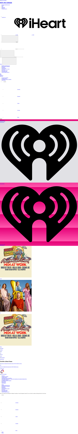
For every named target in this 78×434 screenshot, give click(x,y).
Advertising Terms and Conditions (7, 378)
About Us (3, 375)
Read (0, 74)
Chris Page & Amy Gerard (5, 388)
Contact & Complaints (5, 77)
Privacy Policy (4, 381)
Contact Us (1, 75)
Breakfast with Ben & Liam (6, 4)
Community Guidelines (5, 379)
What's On (3, 7)
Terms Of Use (4, 382)
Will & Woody (4, 68)
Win (2, 6)
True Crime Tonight (4, 70)
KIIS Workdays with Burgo (6, 66)
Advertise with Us (4, 8)
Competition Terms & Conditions (6, 79)
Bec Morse (3, 67)
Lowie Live (3, 69)
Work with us (4, 80)
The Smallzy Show (4, 71)
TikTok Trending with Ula (5, 72)
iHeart (3, 432)
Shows (3, 5)
